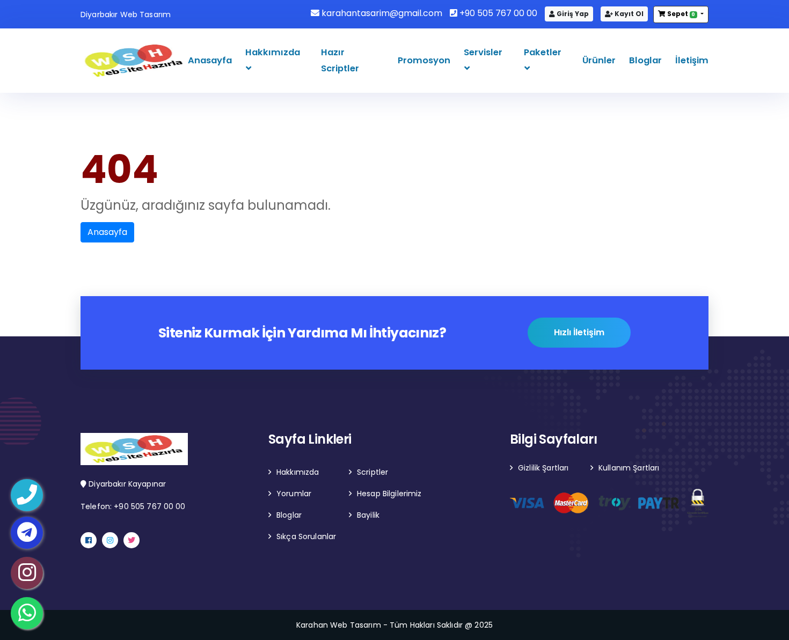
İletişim (691, 60)
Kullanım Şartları (628, 467)
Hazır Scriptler (340, 60)
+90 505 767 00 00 (497, 13)
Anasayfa (210, 60)
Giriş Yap (572, 13)
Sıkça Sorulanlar (306, 536)
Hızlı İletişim (579, 332)
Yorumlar (293, 493)
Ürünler (599, 60)
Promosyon (424, 60)
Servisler (483, 52)
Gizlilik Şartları (543, 467)
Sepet (681, 13)
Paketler (542, 52)
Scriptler (372, 472)
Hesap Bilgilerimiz (389, 493)
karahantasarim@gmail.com (380, 13)
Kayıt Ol (628, 13)
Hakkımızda (272, 52)
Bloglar (645, 60)
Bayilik (368, 515)
